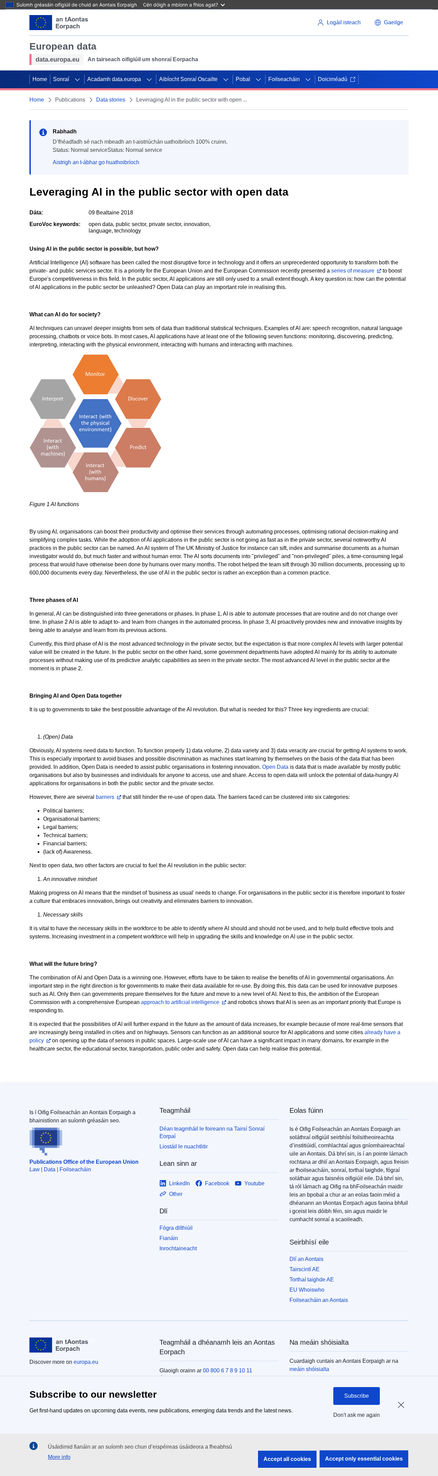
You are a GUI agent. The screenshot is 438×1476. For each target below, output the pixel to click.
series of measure (352, 271)
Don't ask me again (356, 1415)
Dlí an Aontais (306, 1259)
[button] (389, 22)
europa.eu (86, 1362)
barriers (105, 797)
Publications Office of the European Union (84, 1162)
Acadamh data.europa (114, 79)
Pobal (243, 79)
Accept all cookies (287, 1459)
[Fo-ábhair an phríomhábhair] (77, 79)
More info (59, 1457)
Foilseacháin (284, 79)
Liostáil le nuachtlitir (183, 1146)
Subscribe (356, 1396)
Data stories (110, 100)
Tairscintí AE (304, 1269)
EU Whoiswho (306, 1290)
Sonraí (61, 79)
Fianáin (168, 1238)
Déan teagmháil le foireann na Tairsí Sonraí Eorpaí (212, 1132)
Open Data (275, 767)
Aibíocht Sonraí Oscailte (188, 79)
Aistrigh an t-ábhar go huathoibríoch (96, 162)
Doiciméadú (332, 79)
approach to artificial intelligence (180, 1002)
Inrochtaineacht (178, 1248)
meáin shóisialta (309, 1369)
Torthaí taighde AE (311, 1279)
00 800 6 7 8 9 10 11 (227, 1370)
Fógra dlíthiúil (176, 1228)
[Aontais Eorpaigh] (58, 22)
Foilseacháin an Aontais (318, 1300)
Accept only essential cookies (364, 1459)
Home (40, 79)
